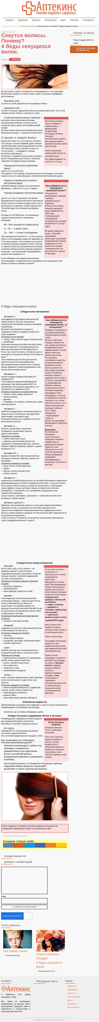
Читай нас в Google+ (86, 49)
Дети (63, 20)
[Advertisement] (34, 285)
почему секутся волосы (19, 836)
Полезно (74, 20)
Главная (9, 20)
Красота (36, 20)
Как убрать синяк (15, 951)
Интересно (88, 20)
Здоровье (23, 20)
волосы (9, 836)
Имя (3, 896)
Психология (51, 20)
